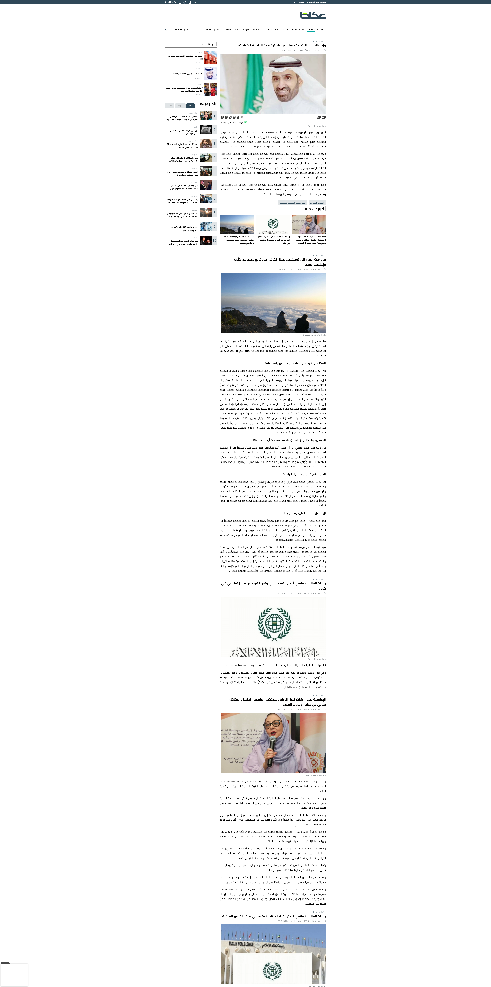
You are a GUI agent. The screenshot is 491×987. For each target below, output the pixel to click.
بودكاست (268, 30)
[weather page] (184, 2)
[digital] (195, 2)
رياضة (277, 30)
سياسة (302, 30)
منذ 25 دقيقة (198, 78)
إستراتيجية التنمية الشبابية (293, 203)
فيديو (285, 30)
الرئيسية (321, 30)
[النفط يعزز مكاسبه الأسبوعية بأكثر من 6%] (210, 57)
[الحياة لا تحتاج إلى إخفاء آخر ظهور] (210, 73)
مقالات (236, 30)
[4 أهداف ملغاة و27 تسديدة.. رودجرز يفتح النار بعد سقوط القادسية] (210, 89)
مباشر (217, 30)
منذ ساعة (199, 94)
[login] (180, 2)
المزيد (208, 30)
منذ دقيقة (199, 62)
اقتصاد (293, 30)
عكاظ (322, 41)
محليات (311, 30)
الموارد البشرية (317, 203)
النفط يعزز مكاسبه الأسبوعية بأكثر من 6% (185, 57)
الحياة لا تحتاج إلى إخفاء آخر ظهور (188, 73)
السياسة (194, 182)
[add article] (190, 2)
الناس (195, 127)
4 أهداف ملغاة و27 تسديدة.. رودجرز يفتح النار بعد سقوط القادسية (184, 89)
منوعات (245, 30)
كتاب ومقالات (197, 68)
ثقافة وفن (256, 30)
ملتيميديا (226, 30)
